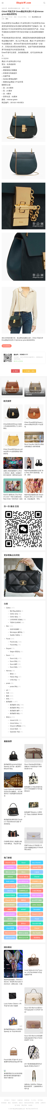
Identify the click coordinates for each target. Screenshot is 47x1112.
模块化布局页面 (29, 1103)
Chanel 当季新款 (15, 726)
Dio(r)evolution (10, 933)
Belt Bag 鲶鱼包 (15, 611)
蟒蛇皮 (23, 900)
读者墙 (30, 1105)
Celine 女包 (14, 614)
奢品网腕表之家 (36, 17)
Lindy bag (13, 680)
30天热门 (7, 1100)
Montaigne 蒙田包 (16, 632)
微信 (9, 1103)
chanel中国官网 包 (23, 914)
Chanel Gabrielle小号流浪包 (36, 928)
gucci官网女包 (23, 886)
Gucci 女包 (13, 658)
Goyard (8, 648)
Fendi (8, 639)
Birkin (12, 674)
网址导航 (24, 1105)
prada (8, 683)
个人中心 (33, 1100)
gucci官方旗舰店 (37, 900)
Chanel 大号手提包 (37, 914)
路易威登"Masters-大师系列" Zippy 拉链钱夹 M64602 (33, 814)
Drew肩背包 (6, 346)
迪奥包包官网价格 (10, 937)
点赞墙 (37, 1103)
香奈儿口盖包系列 (23, 933)
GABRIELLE (23, 891)
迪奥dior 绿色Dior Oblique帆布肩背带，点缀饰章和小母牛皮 (33, 1086)
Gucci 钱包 (13, 667)
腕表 (7, 696)
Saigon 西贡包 (15, 651)
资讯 (23, 8)
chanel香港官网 (10, 905)
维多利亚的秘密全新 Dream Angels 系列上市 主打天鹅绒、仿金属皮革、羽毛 (33, 497)
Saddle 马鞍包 (15, 635)
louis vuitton (10, 881)
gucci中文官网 (23, 867)
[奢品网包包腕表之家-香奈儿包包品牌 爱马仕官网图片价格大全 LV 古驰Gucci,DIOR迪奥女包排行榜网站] (23, 2)
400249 (10, 877)
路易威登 (9, 701)
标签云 (21, 1103)
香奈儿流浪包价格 (23, 928)
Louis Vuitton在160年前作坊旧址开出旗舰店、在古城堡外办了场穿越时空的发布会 (13, 792)
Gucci (8, 655)
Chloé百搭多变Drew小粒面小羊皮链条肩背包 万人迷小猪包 (12, 426)
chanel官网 (10, 928)
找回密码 (14, 1103)
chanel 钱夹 (14, 729)
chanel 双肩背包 (10, 895)
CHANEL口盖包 (36, 881)
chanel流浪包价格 (23, 895)
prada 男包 (13, 686)
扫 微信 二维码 (29, 371)
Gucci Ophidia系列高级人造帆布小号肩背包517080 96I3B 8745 (33, 766)
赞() (15, 371)
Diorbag (10, 891)
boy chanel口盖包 (36, 862)
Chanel (36, 877)
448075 (10, 909)
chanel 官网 (37, 867)
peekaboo (10, 867)
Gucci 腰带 (13, 664)
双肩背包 (37, 937)
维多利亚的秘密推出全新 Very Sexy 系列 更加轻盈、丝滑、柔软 (33, 472)
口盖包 (37, 872)
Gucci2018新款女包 (36, 923)
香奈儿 (8, 717)
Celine (8, 608)
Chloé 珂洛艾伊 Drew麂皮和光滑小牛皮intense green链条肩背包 (22, 339)
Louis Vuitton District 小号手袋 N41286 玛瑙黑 (12, 1004)
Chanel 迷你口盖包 (10, 900)
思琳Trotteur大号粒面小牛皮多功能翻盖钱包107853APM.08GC (33, 847)
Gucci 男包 (13, 661)
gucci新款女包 (23, 881)
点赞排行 (43, 1103)
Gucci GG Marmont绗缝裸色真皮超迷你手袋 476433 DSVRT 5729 (33, 1038)
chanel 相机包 (23, 877)
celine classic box (36, 905)
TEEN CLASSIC (15, 622)
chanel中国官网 (23, 905)
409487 (23, 909)
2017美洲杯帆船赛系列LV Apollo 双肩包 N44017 (33, 1065)
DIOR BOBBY (14, 629)
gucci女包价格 (10, 886)
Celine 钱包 (14, 617)
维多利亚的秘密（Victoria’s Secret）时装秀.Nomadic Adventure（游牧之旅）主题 (13, 981)
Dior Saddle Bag (37, 933)
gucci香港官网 (37, 886)
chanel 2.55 (14, 720)
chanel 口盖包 (10, 862)
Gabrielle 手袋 (15, 732)
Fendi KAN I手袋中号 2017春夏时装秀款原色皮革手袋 (13, 1060)
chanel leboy (14, 723)
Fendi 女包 (13, 642)
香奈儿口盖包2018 (10, 872)
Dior (7, 626)
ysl (7, 690)
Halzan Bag (14, 677)
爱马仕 (23, 923)
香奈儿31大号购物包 (23, 937)
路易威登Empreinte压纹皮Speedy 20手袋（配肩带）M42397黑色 (13, 766)
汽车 (7, 693)
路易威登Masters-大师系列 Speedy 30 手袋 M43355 (13, 1030)
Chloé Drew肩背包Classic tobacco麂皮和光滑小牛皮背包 (33, 424)
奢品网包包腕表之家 (14, 8)
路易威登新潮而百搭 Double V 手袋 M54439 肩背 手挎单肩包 (13, 821)
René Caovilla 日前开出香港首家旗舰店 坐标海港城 (34, 445)
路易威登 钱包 (15, 713)
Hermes (9, 671)
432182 (23, 919)
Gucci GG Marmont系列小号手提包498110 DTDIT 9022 (33, 1010)
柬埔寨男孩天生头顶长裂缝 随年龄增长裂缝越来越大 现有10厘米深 (13, 1075)
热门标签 (17, 1105)
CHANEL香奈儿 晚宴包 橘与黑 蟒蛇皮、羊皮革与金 (13, 842)
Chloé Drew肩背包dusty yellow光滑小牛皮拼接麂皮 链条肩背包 (13, 451)
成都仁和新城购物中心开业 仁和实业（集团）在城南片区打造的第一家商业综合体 (12, 473)
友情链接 (3, 1103)
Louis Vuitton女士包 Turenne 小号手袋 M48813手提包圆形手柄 (33, 972)
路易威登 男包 (15, 708)
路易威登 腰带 (15, 710)
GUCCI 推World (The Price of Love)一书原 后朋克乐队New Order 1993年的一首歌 (13, 497)
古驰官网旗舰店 (36, 891)
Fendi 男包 (13, 645)
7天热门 (13, 1100)
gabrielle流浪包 (10, 914)
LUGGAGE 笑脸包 (16, 619)
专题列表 (20, 1100)
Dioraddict (36, 909)
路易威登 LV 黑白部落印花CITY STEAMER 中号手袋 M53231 (33, 789)
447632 (10, 919)
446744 (10, 923)
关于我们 (40, 1100)
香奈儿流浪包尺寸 (36, 895)
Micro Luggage (23, 872)
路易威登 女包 (15, 705)
